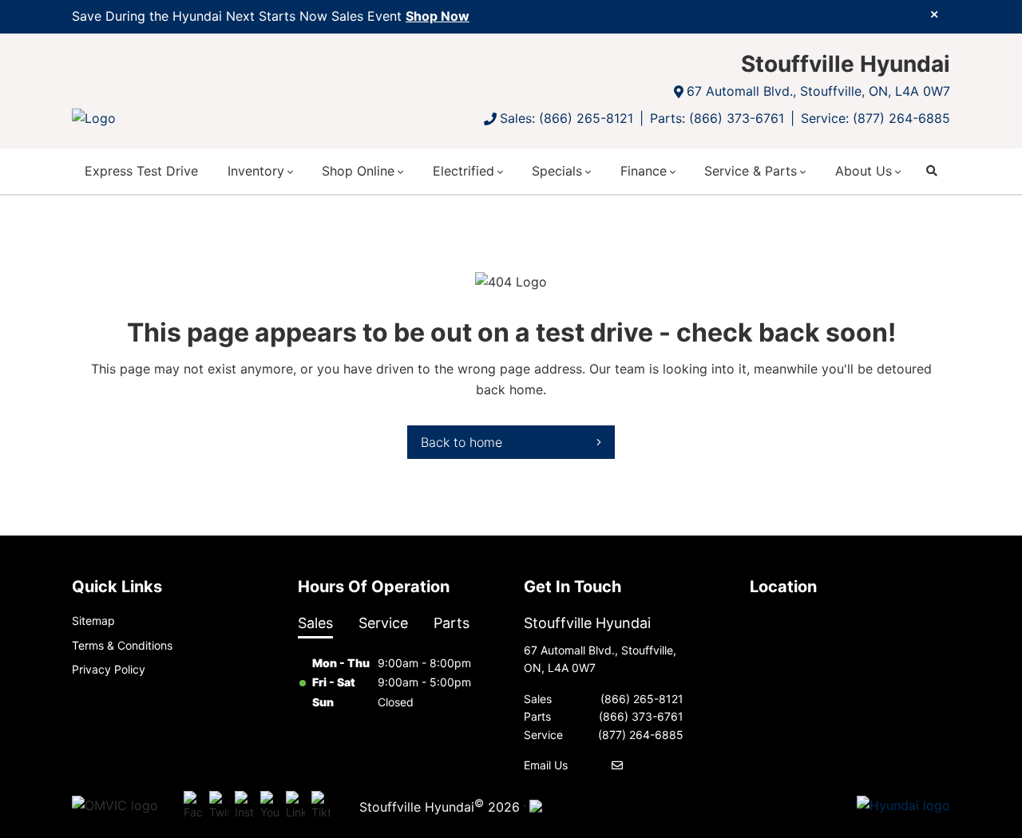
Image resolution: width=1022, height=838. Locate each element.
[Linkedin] (295, 806)
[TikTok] (321, 806)
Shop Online (358, 171)
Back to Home (461, 442)
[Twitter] (218, 806)
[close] (934, 13)
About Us (863, 171)
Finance (643, 171)
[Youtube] (269, 806)
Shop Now (437, 16)
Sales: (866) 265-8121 (566, 118)
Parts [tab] (451, 623)
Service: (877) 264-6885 (875, 118)
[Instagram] (244, 806)
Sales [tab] (315, 623)
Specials (557, 171)
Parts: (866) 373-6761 (717, 118)
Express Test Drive (141, 171)
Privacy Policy (108, 669)
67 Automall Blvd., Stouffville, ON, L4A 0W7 (818, 91)
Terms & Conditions (122, 645)
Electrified (463, 171)
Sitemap (93, 620)
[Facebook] (193, 806)
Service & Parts (750, 171)
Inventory (256, 171)
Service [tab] (383, 623)
